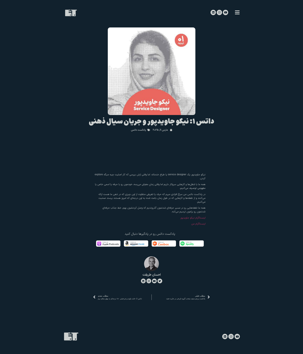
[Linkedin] (213, 12)
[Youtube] (225, 12)
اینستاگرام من (198, 224)
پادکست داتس (138, 130)
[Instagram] (219, 12)
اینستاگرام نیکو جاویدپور (192, 218)
